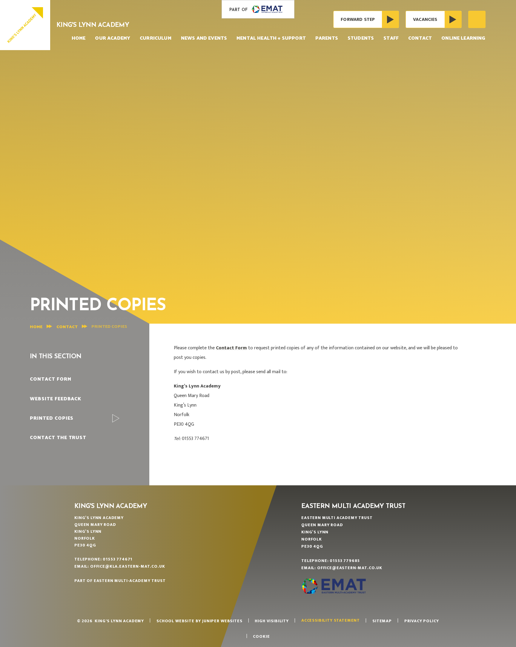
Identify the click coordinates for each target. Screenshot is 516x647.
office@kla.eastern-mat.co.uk (127, 566)
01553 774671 (117, 559)
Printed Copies (109, 326)
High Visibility (272, 620)
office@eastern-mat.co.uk (349, 567)
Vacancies (425, 20)
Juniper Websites (222, 620)
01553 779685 (345, 560)
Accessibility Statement (330, 620)
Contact (67, 327)
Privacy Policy (421, 620)
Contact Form (231, 348)
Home (36, 327)
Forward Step (358, 20)
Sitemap (382, 620)
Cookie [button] (261, 636)
